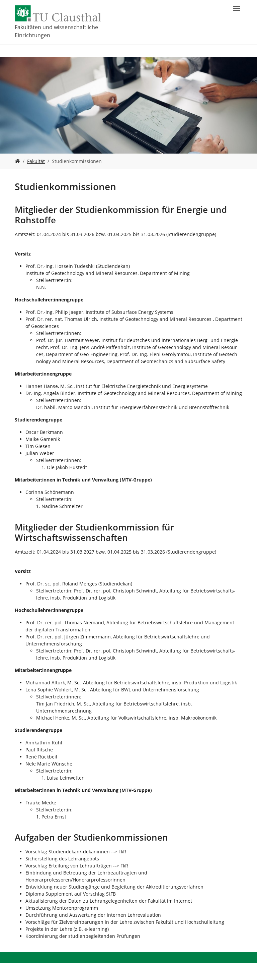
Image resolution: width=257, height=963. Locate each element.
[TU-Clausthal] (58, 13)
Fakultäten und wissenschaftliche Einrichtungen (56, 31)
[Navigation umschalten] (236, 8)
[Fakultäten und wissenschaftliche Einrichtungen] (17, 161)
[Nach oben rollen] (243, 949)
